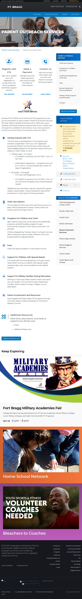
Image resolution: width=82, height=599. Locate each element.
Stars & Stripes (75, 561)
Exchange (77, 564)
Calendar (55, 1)
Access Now (27, 94)
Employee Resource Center (53, 559)
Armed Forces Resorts (73, 546)
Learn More (45, 94)
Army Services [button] (57, 7)
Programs (57, 552)
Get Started (9, 94)
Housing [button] (64, 14)
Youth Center (64, 254)
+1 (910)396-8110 (69, 174)
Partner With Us (75, 567)
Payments (57, 549)
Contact (62, 103)
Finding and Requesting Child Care (68, 77)
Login (58, 567)
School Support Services (65, 246)
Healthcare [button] (37, 14)
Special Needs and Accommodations (66, 89)
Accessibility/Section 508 (23, 592)
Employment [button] (75, 14)
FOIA (3, 594)
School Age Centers (67, 239)
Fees (61, 83)
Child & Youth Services (10, 50)
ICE (79, 558)
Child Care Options (66, 63)
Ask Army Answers (68, 111)
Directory (64, 1)
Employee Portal (22, 565)
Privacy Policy (6, 592)
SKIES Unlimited (65, 224)
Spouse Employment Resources (73, 553)
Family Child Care (66, 211)
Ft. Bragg (15, 7)
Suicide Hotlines (55, 564)
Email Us (66, 191)
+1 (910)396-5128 (69, 179)
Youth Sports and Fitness (66, 261)
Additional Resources (11, 338)
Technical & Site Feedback (44, 592)
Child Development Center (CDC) (67, 203)
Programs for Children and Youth (67, 69)
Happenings (47, 1)
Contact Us (56, 546)
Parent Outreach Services (65, 57)
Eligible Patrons (75, 570)
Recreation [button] (71, 7)
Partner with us (73, 1)
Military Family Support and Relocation (67, 97)
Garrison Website (7, 565)
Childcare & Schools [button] (51, 14)
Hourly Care (64, 217)
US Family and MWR (74, 549)
